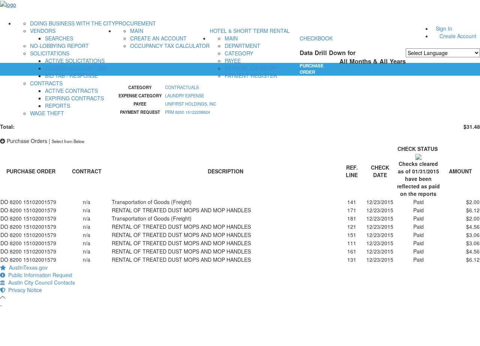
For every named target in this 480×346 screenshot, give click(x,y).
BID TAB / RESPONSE (71, 75)
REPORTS (57, 105)
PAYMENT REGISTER (251, 75)
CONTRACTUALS (182, 87)
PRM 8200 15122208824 (187, 112)
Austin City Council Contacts (40, 282)
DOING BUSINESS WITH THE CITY (72, 23)
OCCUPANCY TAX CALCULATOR (170, 45)
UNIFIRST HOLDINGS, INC (190, 104)
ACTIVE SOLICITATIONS (75, 60)
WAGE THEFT (47, 113)
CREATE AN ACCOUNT (158, 38)
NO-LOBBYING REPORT (59, 45)
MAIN (136, 30)
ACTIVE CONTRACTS (71, 90)
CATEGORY (239, 53)
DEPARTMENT (242, 45)
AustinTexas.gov (27, 267)
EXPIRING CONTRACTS (74, 98)
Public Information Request (38, 275)
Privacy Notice (23, 290)
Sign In (444, 28)
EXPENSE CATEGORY (252, 68)
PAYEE (233, 60)
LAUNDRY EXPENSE (184, 95)
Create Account (458, 36)
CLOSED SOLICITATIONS (76, 68)
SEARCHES (59, 38)
